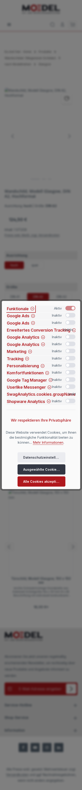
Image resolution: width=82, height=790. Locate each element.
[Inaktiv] (70, 315)
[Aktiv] (70, 308)
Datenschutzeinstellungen (44, 457)
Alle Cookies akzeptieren (43, 481)
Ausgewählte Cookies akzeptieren (44, 469)
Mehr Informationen (48, 442)
